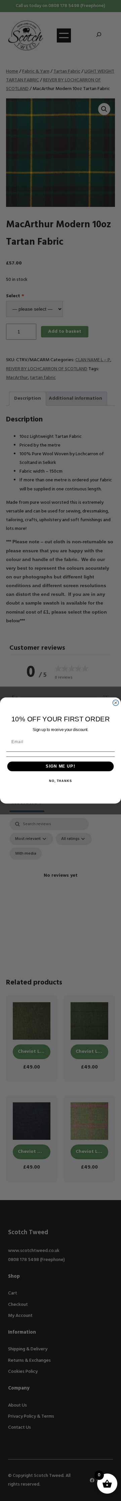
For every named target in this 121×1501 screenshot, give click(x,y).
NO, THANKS (60, 781)
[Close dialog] (116, 703)
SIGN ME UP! (60, 766)
